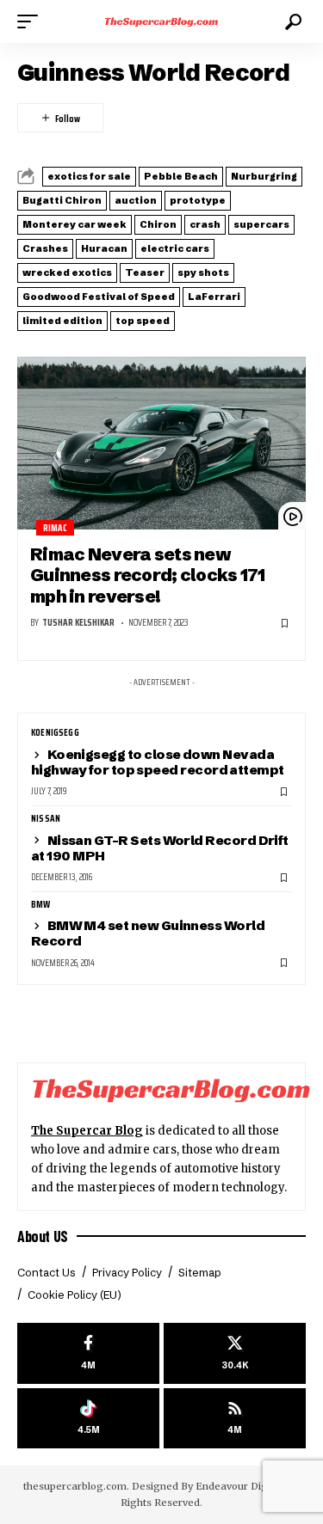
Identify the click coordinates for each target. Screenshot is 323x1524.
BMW (41, 905)
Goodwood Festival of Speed (98, 297)
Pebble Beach (181, 176)
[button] (32, 21)
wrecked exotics (67, 272)
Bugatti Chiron (62, 200)
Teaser (145, 272)
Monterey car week (74, 224)
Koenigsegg (55, 733)
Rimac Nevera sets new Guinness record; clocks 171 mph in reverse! (147, 575)
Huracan (104, 248)
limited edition (62, 321)
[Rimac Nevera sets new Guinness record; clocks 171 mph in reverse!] (161, 443)
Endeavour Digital (239, 1486)
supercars (261, 224)
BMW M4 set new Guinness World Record (147, 933)
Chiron (158, 224)
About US (42, 1236)
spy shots (203, 272)
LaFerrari (214, 297)
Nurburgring (264, 176)
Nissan (45, 819)
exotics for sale (89, 176)
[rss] (235, 1418)
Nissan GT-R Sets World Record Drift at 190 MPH (160, 848)
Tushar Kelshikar (78, 622)
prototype (198, 200)
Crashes (45, 248)
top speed (142, 321)
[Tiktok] (88, 1418)
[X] (235, 1353)
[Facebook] (88, 1353)
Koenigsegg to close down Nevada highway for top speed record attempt (157, 762)
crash (205, 224)
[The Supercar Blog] (162, 21)
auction (136, 200)
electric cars (174, 248)
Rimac (55, 528)
